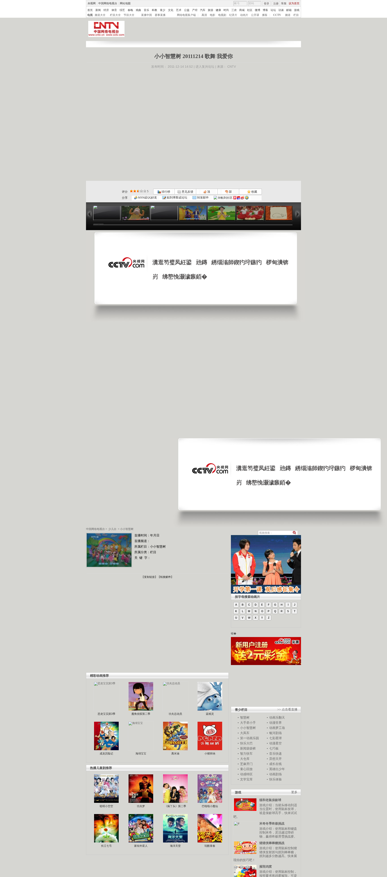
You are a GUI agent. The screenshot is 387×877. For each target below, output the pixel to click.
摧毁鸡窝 (265, 866)
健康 (218, 10)
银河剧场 (275, 733)
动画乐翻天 (277, 717)
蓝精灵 (210, 713)
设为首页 (294, 3)
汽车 (202, 10)
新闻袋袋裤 (248, 748)
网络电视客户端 (186, 15)
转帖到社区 (225, 197)
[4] (134, 191)
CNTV (231, 66)
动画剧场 (275, 774)
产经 (195, 10)
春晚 (130, 10)
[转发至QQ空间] (247, 197)
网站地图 (125, 3)
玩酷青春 (209, 845)
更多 (294, 792)
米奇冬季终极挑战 (271, 823)
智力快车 (246, 753)
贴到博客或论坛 (176, 197)
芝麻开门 (246, 764)
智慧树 (244, 717)
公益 (186, 10)
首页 (90, 10)
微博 (257, 10)
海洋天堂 (175, 845)
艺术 (178, 10)
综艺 (122, 10)
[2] (131, 191)
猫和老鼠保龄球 (270, 800)
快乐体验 (275, 779)
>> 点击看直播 (287, 709)
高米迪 (175, 753)
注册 (276, 3)
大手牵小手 (248, 722)
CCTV (277, 15)
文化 (170, 10)
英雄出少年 (277, 769)
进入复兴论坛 (205, 66)
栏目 (296, 15)
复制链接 (149, 577)
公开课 (255, 15)
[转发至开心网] (234, 197)
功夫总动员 (175, 713)
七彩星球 (275, 738)
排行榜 (165, 191)
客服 (283, 3)
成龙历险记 (106, 753)
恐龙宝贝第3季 (106, 713)
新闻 (98, 10)
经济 (106, 10)
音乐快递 (275, 753)
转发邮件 (202, 197)
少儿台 (112, 529)
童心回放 (246, 769)
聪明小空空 (106, 806)
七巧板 (274, 748)
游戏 (296, 10)
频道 (287, 15)
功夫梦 (141, 806)
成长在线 (275, 764)
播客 (264, 15)
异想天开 (275, 758)
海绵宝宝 (140, 753)
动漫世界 (275, 722)
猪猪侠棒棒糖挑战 (271, 843)
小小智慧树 (126, 529)
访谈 (281, 10)
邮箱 (289, 10)
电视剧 (222, 15)
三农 (234, 10)
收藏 (254, 191)
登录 (266, 3)
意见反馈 (187, 191)
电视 (90, 15)
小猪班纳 (209, 753)
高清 (204, 15)
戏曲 (138, 10)
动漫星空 (275, 743)
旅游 (210, 10)
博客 (265, 10)
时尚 (226, 10)
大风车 (244, 733)
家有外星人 (141, 845)
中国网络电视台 (107, 3)
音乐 (146, 10)
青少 (162, 10)
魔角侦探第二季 (140, 713)
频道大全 (100, 15)
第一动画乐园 (249, 738)
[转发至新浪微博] (242, 197)
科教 (154, 10)
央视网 (92, 3)
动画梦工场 (277, 728)
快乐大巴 (246, 743)
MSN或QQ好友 (147, 197)
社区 (249, 10)
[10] (144, 191)
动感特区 (246, 774)
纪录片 (233, 15)
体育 (114, 10)
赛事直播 (160, 15)
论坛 (273, 10)
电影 (212, 15)
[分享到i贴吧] (238, 197)
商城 (242, 10)
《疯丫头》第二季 (175, 806)
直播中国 (146, 15)
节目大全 (129, 15)
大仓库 (244, 758)
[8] (141, 191)
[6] (138, 191)
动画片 (244, 15)
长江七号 (106, 845)
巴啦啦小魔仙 (210, 806)
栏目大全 (115, 15)
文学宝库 (246, 779)
